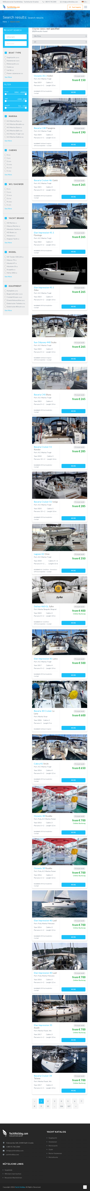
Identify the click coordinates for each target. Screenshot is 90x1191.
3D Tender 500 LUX (15, 257)
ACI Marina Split (14, 131)
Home (5, 22)
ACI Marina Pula (14, 121)
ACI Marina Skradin (15, 124)
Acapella (11, 270)
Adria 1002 (12, 273)
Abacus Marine (13, 226)
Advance (11, 236)
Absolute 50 (12, 266)
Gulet (10, 67)
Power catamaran (15, 73)
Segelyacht (13, 57)
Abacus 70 (12, 260)
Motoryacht (13, 64)
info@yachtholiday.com (70, 2)
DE (85, 2)
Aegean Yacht (13, 239)
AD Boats (12, 232)
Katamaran (13, 61)
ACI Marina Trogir (15, 134)
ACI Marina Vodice (15, 137)
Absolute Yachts (14, 229)
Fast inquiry (76, 7)
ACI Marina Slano (14, 127)
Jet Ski (10, 70)
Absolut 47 (12, 263)
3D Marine (12, 223)
